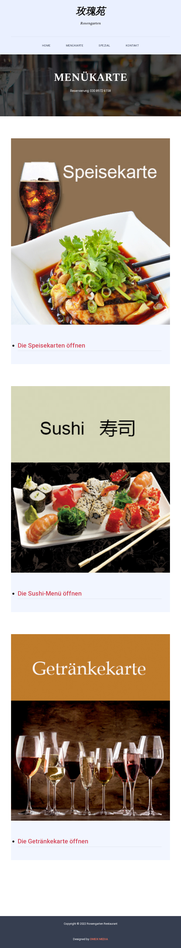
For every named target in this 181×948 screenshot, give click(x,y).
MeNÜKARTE (74, 45)
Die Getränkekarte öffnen (53, 841)
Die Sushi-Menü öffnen (50, 593)
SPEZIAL (104, 45)
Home (46, 45)
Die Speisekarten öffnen (51, 345)
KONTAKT (132, 45)
